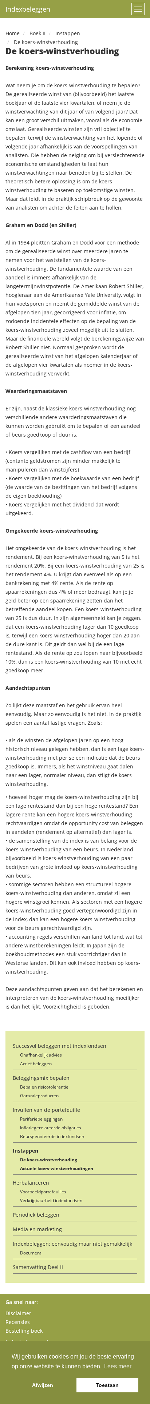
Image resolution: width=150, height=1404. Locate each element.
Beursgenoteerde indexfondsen (52, 1136)
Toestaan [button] (107, 1385)
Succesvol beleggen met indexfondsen (59, 1045)
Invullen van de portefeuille (46, 1109)
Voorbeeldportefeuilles (43, 1192)
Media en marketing (37, 1229)
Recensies (17, 1322)
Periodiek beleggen (36, 1214)
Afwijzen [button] (42, 1385)
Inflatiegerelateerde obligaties (50, 1128)
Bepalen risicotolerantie (44, 1087)
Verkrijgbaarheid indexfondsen (51, 1200)
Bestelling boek (24, 1330)
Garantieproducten (39, 1096)
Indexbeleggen (27, 9)
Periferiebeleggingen (41, 1119)
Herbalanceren (31, 1182)
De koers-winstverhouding (48, 1160)
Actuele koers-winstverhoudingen (56, 1168)
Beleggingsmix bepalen (41, 1077)
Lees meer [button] (117, 1366)
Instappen (25, 1150)
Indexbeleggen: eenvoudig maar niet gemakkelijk (72, 1243)
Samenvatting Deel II (38, 1267)
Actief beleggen (36, 1064)
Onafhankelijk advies (41, 1055)
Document (30, 1253)
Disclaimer (18, 1313)
